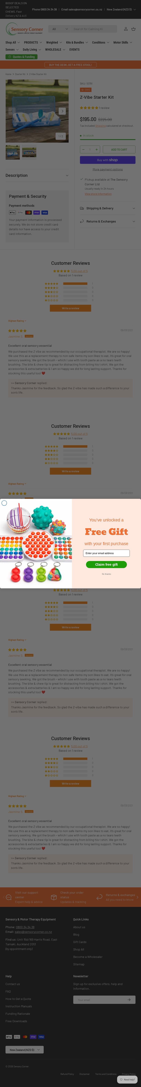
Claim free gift (106, 564)
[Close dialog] (4, 503)
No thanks (106, 574)
